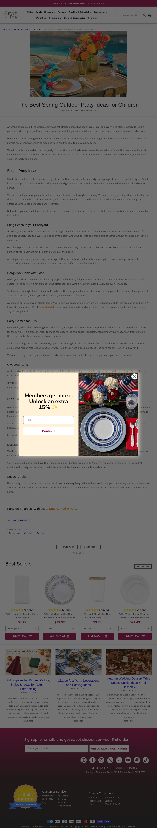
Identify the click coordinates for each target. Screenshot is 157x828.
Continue (48, 431)
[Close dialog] (134, 376)
